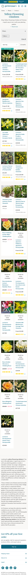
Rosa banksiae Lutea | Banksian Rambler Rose (7, 284)
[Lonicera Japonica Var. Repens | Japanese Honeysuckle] (20, 84)
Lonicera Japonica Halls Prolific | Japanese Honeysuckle (20, 136)
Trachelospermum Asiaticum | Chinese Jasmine (21, 403)
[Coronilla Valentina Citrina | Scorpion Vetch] (7, 117)
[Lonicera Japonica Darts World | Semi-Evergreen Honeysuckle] (20, 184)
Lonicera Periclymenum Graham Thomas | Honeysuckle (6, 67)
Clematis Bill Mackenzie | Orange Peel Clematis (20, 325)
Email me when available (20, 235)
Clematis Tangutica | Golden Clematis (19, 168)
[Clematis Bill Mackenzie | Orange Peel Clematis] (20, 300)
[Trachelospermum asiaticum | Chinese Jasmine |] (20, 379)
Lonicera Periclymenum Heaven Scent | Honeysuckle (20, 364)
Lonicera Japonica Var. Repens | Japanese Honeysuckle (20, 103)
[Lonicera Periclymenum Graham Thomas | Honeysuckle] (7, 56)
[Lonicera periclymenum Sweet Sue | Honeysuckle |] (7, 414)
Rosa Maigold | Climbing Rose (7, 402)
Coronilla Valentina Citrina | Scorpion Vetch (7, 135)
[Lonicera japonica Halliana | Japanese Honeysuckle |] (20, 217)
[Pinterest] (15, 567)
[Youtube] (11, 567)
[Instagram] (7, 567)
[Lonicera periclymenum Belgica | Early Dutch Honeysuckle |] (7, 300)
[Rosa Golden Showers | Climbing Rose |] (7, 339)
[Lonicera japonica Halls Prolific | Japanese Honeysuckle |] (20, 117)
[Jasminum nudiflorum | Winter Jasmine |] (7, 84)
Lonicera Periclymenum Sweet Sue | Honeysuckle (6, 439)
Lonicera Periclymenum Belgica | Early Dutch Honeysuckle (6, 326)
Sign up (14, 546)
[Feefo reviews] (14, 1)
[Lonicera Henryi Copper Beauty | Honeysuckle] (7, 151)
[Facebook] (3, 567)
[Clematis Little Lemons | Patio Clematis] (7, 184)
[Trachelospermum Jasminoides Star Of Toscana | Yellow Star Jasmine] (20, 49)
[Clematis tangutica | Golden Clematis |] (20, 151)
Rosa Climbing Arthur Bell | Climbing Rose (6, 234)
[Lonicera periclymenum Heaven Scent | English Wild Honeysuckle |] (20, 339)
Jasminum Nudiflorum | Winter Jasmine (7, 101)
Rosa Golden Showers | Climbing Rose (6, 363)
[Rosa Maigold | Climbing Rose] (7, 379)
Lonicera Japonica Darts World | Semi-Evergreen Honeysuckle (20, 203)
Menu (25, 6)
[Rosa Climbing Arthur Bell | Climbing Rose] (7, 217)
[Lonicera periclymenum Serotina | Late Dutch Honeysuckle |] (20, 259)
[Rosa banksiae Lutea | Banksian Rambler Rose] (7, 259)
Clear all (23, 39)
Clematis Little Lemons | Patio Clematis (7, 201)
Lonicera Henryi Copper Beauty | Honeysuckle (7, 167)
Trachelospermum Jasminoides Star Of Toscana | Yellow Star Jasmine (21, 67)
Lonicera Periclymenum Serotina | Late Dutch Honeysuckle (20, 284)
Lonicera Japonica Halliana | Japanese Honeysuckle (20, 243)
